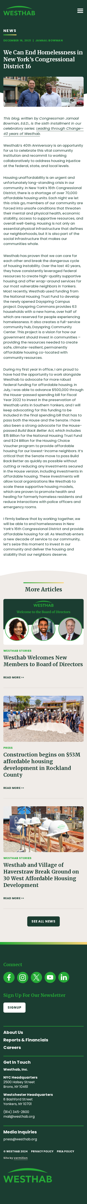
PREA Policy (65, 1151)
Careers (12, 1047)
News (9, 30)
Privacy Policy (42, 1151)
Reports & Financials (25, 1040)
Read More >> (13, 677)
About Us (13, 1032)
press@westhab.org (20, 1139)
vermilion (21, 1158)
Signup (14, 1007)
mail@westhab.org (19, 1116)
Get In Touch (17, 1062)
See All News (43, 921)
